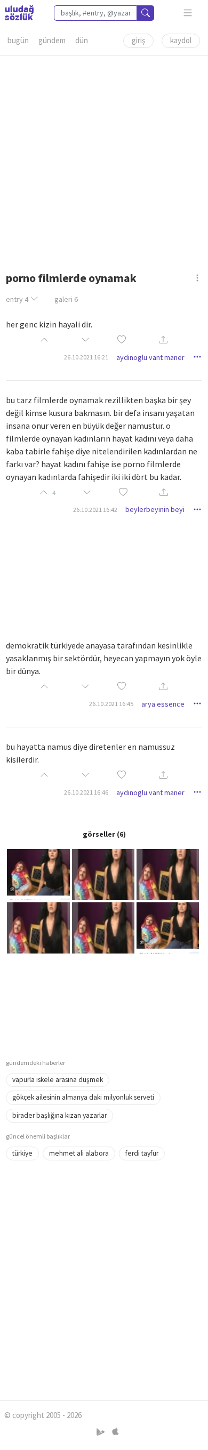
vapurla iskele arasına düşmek (57, 1079)
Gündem (52, 40)
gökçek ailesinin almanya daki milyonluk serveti (83, 1097)
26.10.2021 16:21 (86, 357)
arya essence (163, 704)
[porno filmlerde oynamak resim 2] (103, 874)
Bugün (18, 40)
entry (17, 299)
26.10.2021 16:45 (111, 704)
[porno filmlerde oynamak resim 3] (168, 874)
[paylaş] (163, 340)
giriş (138, 40)
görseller (99, 834)
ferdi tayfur (141, 1153)
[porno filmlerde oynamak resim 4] (38, 927)
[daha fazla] (188, 13)
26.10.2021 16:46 (86, 792)
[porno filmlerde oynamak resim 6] (168, 927)
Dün (81, 40)
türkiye (22, 1153)
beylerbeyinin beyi (155, 509)
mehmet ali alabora (79, 1153)
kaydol (180, 40)
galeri (66, 299)
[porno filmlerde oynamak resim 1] (38, 874)
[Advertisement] (104, 160)
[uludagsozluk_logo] (19, 13)
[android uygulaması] (102, 1432)
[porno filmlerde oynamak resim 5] (103, 927)
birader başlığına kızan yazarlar (59, 1115)
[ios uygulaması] (115, 1432)
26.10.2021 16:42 (95, 510)
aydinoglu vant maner (150, 357)
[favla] (121, 340)
